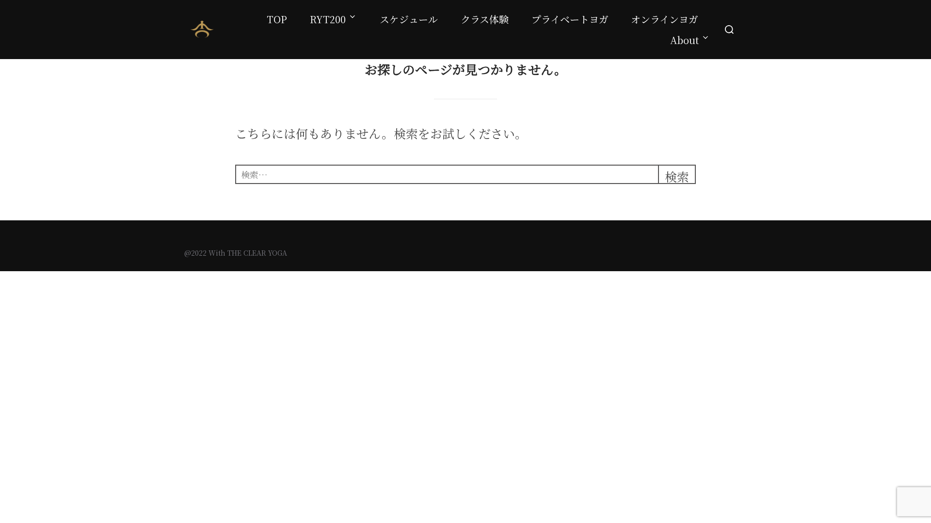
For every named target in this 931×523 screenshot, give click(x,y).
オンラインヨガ (664, 19)
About (684, 40)
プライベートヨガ (570, 19)
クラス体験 (485, 19)
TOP (277, 19)
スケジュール (409, 19)
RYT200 (328, 19)
